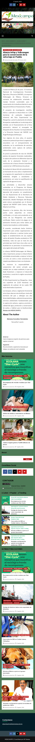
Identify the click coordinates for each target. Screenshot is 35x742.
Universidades (7, 409)
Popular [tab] (13, 493)
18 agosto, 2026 (20, 707)
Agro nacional (14, 537)
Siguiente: (15, 347)
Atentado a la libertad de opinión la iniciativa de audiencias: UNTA (18, 543)
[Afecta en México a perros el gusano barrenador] (6, 529)
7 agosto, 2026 (19, 446)
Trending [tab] (22, 493)
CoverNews (17, 739)
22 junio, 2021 (23, 60)
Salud (25, 375)
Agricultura (22, 535)
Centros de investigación (10, 433)
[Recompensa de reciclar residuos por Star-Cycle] (17, 369)
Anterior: (16, 339)
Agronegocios (14, 506)
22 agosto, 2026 (20, 611)
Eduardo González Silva (9, 387)
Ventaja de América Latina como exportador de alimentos (19, 512)
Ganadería (13, 519)
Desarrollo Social (8, 375)
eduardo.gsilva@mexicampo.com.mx (12, 724)
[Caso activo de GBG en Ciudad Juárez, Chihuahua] (6, 520)
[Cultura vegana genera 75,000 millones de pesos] (17, 429)
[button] (3, 36)
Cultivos (20, 433)
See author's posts (17, 322)
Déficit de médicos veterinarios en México (16, 413)
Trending (6, 438)
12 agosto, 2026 (20, 415)
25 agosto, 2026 (20, 386)
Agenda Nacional (15, 526)
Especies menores (15, 528)
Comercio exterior (23, 506)
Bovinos (13, 517)
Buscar (4, 452)
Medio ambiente (8, 50)
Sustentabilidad (17, 50)
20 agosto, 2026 (20, 643)
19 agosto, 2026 (20, 675)
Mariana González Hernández (11, 60)
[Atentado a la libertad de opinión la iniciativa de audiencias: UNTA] (6, 540)
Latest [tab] (5, 493)
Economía (22, 508)
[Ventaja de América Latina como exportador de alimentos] (6, 510)
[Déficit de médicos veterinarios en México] (17, 400)
